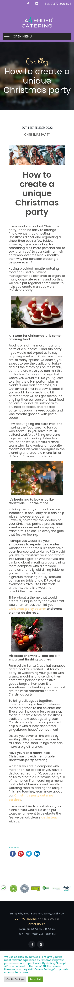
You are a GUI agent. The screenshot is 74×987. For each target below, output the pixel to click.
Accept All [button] (35, 979)
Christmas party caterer (27, 609)
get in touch (50, 817)
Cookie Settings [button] (15, 979)
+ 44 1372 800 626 (48, 918)
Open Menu (22, 36)
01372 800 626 (60, 4)
